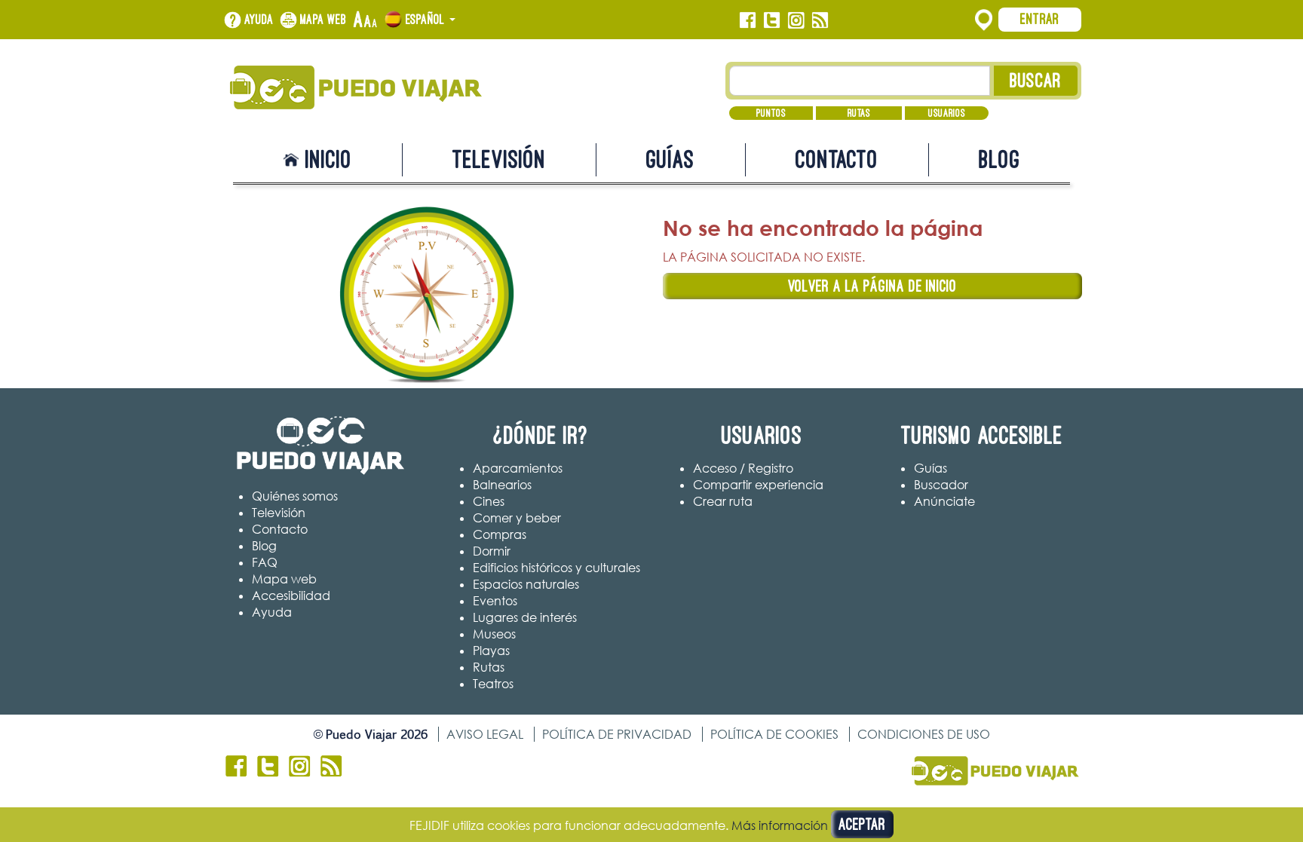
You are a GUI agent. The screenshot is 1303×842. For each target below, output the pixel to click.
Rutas (859, 113)
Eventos (495, 600)
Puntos (771, 113)
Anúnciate (944, 501)
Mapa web (323, 19)
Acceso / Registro (743, 468)
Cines (488, 501)
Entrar (1039, 19)
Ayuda (259, 19)
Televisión (499, 159)
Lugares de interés (525, 617)
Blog (999, 159)
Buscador (941, 484)
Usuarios (946, 113)
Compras (499, 534)
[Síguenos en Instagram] (795, 20)
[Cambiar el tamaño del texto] (365, 20)
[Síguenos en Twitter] (771, 20)
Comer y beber (517, 517)
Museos (494, 633)
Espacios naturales (526, 584)
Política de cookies (774, 734)
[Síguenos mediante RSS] (820, 20)
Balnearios (502, 484)
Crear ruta (723, 501)
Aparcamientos (518, 468)
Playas (491, 650)
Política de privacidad (616, 734)
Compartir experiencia (758, 484)
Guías (670, 159)
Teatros (493, 683)
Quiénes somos (295, 496)
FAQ (264, 562)
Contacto (837, 159)
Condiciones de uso (923, 734)
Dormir (491, 551)
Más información (779, 825)
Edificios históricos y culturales (556, 567)
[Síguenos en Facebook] (747, 20)
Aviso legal (484, 734)
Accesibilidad (291, 595)
